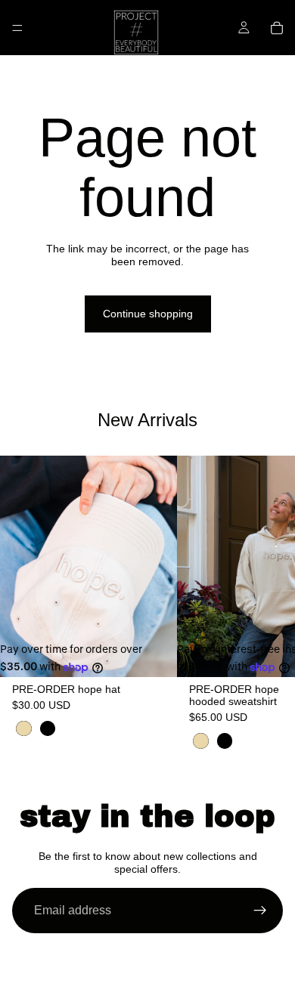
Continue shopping (148, 314)
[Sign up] (260, 910)
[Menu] (17, 28)
